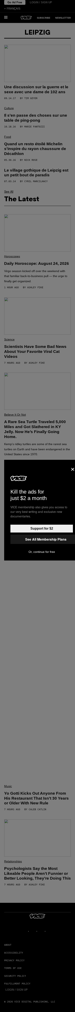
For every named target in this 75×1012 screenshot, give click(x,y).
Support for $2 (41, 528)
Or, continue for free (42, 551)
